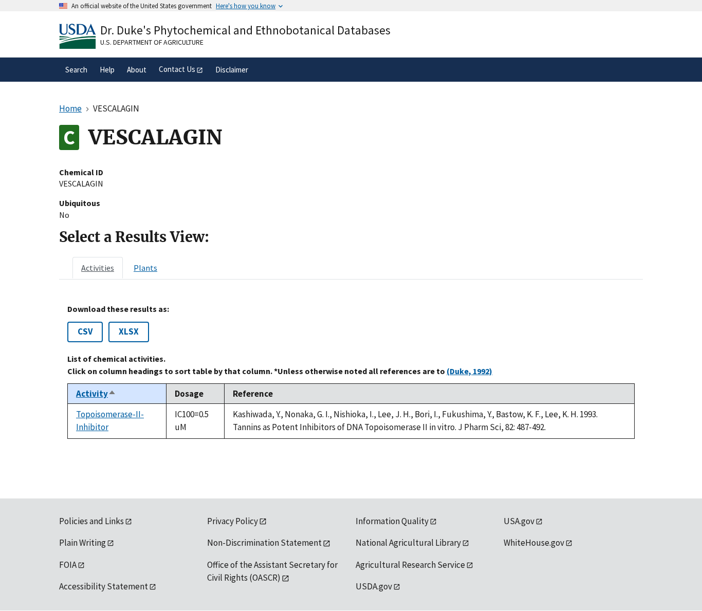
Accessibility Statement (103, 586)
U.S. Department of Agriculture (152, 42)
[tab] (97, 268)
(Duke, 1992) (469, 371)
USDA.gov (374, 586)
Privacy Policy (232, 521)
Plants (145, 268)
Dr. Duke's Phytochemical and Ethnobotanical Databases (245, 30)
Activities (97, 268)
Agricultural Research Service (410, 564)
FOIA (68, 564)
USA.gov (519, 521)
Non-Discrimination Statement (264, 542)
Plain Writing (82, 542)
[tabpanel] (351, 371)
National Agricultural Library (408, 542)
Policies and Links (91, 521)
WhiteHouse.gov (534, 542)
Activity (96, 393)
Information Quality (392, 521)
